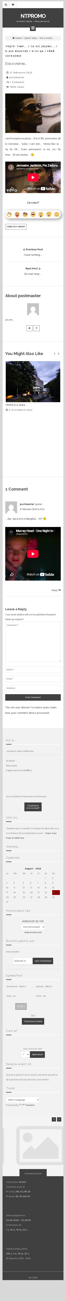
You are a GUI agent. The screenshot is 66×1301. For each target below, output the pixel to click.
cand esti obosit (16, 226)
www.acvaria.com (33, 932)
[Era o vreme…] (33, 113)
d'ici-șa (38, 51)
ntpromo (33, 16)
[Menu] (33, 28)
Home (18, 38)
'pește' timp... (31, 38)
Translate (30, 1105)
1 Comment (17, 82)
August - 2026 (33, 869)
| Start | (21, 1006)
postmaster (16, 77)
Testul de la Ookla (33, 1021)
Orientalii (11, 461)
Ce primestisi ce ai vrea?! (33, 807)
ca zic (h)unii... (43, 46)
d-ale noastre (16, 51)
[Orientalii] (33, 410)
